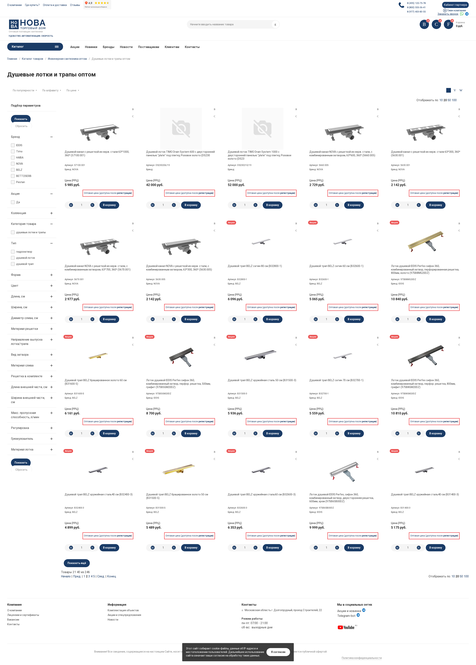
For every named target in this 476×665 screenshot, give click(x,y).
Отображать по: (436, 100)
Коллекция (18, 213)
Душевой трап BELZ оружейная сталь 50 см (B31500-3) (262, 380)
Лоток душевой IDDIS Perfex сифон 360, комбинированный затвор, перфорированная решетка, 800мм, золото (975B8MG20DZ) (425, 269)
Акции (74, 47)
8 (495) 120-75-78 (416, 3)
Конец (111, 576)
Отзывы (75, 5)
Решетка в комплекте (26, 376)
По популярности (23, 90)
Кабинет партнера (455, 4)
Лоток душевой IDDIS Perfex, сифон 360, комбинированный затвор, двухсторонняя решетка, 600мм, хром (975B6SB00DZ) (341, 498)
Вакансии (13, 619)
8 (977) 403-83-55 (416, 11)
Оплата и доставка (55, 5)
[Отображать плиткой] (448, 90)
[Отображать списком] (454, 90)
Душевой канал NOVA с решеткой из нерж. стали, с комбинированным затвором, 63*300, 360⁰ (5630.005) (179, 268)
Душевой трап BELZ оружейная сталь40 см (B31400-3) (425, 494)
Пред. (77, 576)
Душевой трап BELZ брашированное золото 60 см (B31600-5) (96, 382)
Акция (15, 194)
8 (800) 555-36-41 (416, 7)
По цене (71, 90)
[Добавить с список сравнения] (133, 109)
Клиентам (172, 47)
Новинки (91, 47)
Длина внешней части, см (29, 387)
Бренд (15, 137)
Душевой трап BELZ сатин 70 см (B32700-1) (336, 380)
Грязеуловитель (22, 438)
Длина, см (18, 296)
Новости (126, 47)
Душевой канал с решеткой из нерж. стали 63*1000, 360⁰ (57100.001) (97, 153)
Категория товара (23, 224)
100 (454, 100)
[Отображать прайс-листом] (461, 90)
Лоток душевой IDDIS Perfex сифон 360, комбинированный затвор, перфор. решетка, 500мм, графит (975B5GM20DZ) (178, 383)
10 (441, 100)
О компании (14, 5)
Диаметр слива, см (24, 318)
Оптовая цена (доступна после (107, 193)
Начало (66, 576)
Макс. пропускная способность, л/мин (25, 415)
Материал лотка (22, 449)
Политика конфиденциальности (362, 657)
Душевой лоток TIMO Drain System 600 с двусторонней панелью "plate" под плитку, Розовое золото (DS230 (180, 153)
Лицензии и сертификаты (23, 614)
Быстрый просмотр (99, 128)
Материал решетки (24, 329)
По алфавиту (50, 90)
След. (101, 576)
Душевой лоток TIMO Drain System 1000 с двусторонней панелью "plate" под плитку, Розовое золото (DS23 (259, 155)
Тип (13, 243)
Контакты (192, 47)
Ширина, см (19, 307)
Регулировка (20, 428)
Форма (15, 275)
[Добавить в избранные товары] (133, 116)
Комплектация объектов (123, 610)
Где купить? (32, 5)
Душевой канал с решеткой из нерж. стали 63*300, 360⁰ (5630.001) (425, 153)
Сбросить (21, 126)
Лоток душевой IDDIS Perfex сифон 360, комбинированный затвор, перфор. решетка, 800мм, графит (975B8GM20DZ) (423, 383)
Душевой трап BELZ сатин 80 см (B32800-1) (255, 266)
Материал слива (22, 365)
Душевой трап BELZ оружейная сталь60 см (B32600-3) (262, 494)
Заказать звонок (448, 13)
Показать (21, 119)
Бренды (108, 47)
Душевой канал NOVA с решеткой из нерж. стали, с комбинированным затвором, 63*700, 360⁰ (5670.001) (98, 268)
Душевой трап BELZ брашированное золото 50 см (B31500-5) (177, 496)
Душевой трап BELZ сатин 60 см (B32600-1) (336, 266)
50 (449, 100)
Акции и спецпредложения (124, 614)
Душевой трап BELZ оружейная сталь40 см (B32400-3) (99, 494)
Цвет (14, 285)
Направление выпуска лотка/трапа (26, 342)
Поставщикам (148, 47)
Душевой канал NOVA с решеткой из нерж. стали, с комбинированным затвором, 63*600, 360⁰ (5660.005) (342, 153)
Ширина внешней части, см (28, 400)
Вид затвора (19, 354)
